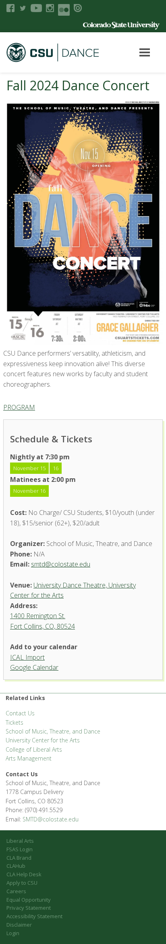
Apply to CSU (21, 882)
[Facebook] (10, 8)
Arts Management (29, 758)
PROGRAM (19, 407)
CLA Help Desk (24, 874)
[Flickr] (64, 10)
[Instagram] (50, 8)
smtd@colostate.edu (60, 564)
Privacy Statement (28, 907)
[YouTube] (36, 8)
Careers (16, 891)
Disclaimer (19, 924)
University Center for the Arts (43, 740)
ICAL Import (27, 657)
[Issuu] (78, 8)
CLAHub (15, 865)
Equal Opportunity (28, 899)
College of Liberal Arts (34, 749)
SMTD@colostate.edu (51, 819)
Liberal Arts (20, 840)
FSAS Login (19, 849)
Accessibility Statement (34, 916)
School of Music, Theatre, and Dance (53, 731)
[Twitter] (23, 8)
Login (12, 933)
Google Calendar (34, 667)
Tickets (14, 722)
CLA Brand (18, 857)
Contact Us (20, 713)
